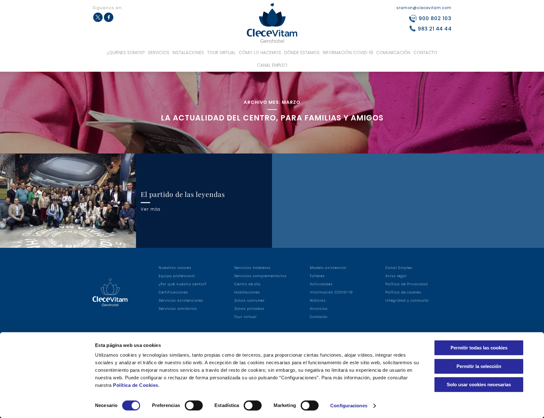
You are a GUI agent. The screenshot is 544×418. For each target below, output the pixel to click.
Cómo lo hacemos (260, 53)
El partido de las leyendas (183, 194)
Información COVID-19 (348, 53)
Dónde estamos (302, 53)
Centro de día (247, 284)
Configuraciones (348, 405)
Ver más (151, 209)
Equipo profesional (177, 276)
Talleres (317, 276)
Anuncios (319, 308)
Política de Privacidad (406, 284)
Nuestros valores (175, 267)
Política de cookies (403, 292)
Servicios (158, 53)
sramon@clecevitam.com (423, 7)
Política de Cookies (135, 385)
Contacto (425, 53)
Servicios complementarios (260, 276)
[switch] (194, 405)
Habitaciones (247, 292)
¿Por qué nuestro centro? (183, 284)
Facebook (108, 17)
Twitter (98, 17)
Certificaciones (173, 292)
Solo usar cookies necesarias (479, 384)
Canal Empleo (272, 65)
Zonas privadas (249, 308)
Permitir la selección (478, 366)
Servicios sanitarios (178, 308)
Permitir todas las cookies (478, 347)
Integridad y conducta (407, 300)
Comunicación (393, 53)
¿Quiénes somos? (126, 53)
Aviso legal (396, 276)
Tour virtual (221, 53)
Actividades (321, 284)
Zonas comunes (249, 300)
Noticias (318, 300)
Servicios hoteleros (252, 267)
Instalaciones (188, 53)
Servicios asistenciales (181, 300)
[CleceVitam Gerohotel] (272, 23)
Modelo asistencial (328, 267)
